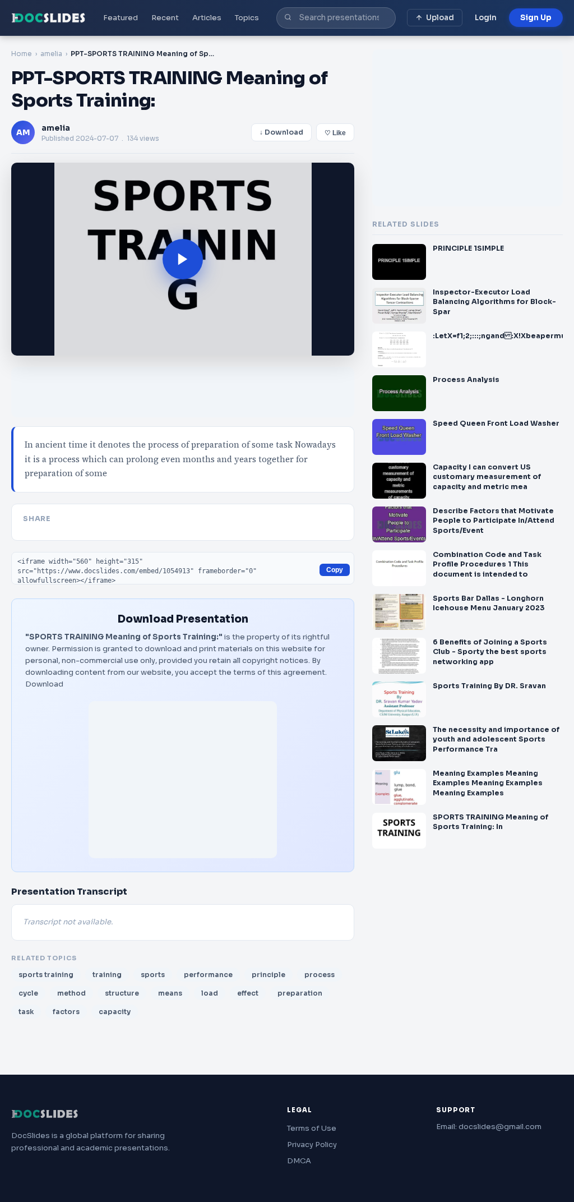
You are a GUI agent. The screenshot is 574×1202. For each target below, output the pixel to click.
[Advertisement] (183, 779)
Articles (206, 17)
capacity (115, 1011)
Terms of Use (311, 1128)
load (209, 993)
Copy (334, 570)
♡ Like (335, 133)
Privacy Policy (312, 1144)
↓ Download (281, 132)
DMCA (299, 1161)
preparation (299, 993)
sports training (45, 974)
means (170, 993)
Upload (440, 17)
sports (153, 974)
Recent (165, 17)
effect (247, 993)
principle (268, 974)
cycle (28, 993)
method (71, 993)
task (26, 1011)
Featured (120, 17)
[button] (182, 259)
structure (122, 993)
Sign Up (536, 17)
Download (44, 684)
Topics (247, 17)
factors (66, 1011)
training (107, 974)
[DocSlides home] (48, 18)
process (319, 974)
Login (486, 17)
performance (208, 974)
